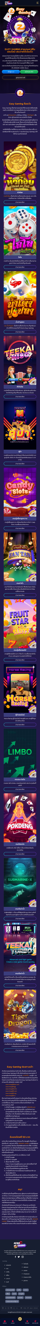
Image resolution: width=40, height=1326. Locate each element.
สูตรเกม (26, 1281)
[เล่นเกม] (20, 1319)
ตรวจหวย (28, 1298)
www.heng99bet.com (12, 1084)
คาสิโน (7, 1272)
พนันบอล (26, 1267)
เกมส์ (7, 1282)
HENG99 (8, 1265)
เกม (5, 326)
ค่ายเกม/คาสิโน (27, 1277)
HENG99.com (31, 1107)
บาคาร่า (8, 1279)
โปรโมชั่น (26, 1264)
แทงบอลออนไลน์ (10, 1298)
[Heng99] (15, 3)
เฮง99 (14, 1294)
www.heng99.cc (11, 1095)
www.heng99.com (11, 1091)
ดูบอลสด (20, 1298)
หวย (7, 1269)
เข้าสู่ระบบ (11, 71)
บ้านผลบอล (26, 1274)
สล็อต (7, 1275)
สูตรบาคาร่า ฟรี (20, 77)
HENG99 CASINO (24, 1143)
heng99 (21, 1294)
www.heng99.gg (11, 1086)
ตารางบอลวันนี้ (10, 1290)
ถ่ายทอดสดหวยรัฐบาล (12, 1301)
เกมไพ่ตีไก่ (26, 1075)
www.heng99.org (11, 1093)
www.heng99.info (11, 1089)
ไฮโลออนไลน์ (12, 115)
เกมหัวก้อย (7, 196)
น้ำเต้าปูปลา (30, 115)
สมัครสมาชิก (29, 71)
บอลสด (25, 1271)
